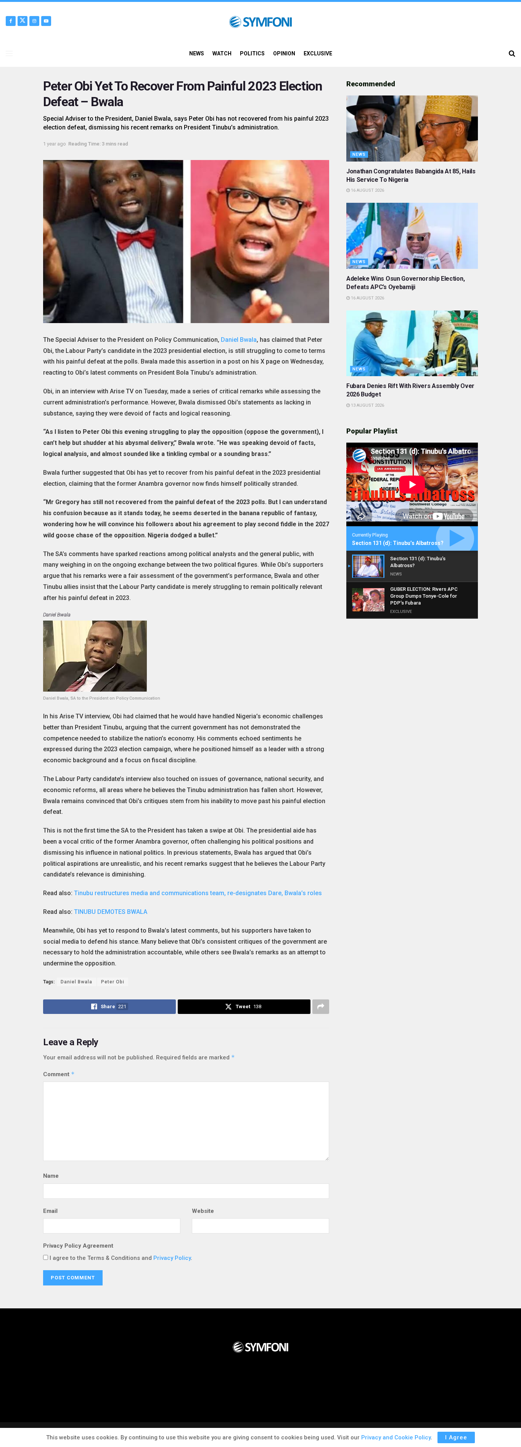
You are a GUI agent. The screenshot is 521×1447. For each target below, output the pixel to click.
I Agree (456, 1437)
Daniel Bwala (239, 339)
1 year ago (54, 144)
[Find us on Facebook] (11, 21)
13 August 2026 (367, 405)
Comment (59, 1074)
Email (50, 1211)
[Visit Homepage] (260, 21)
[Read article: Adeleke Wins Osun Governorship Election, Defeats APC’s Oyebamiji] (412, 236)
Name (51, 1175)
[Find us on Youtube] (46, 21)
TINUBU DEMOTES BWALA (110, 911)
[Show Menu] (9, 53)
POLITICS (252, 53)
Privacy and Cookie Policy (396, 1437)
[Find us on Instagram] (34, 21)
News (359, 154)
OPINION (284, 53)
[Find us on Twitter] (22, 21)
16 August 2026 (367, 190)
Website (203, 1211)
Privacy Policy (172, 1258)
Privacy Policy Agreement (78, 1245)
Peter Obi (112, 982)
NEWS (196, 53)
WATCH (222, 53)
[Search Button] (512, 53)
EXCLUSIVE (318, 53)
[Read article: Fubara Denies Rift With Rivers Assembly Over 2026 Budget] (412, 343)
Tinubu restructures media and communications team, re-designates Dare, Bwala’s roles (198, 893)
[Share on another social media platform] (320, 1006)
